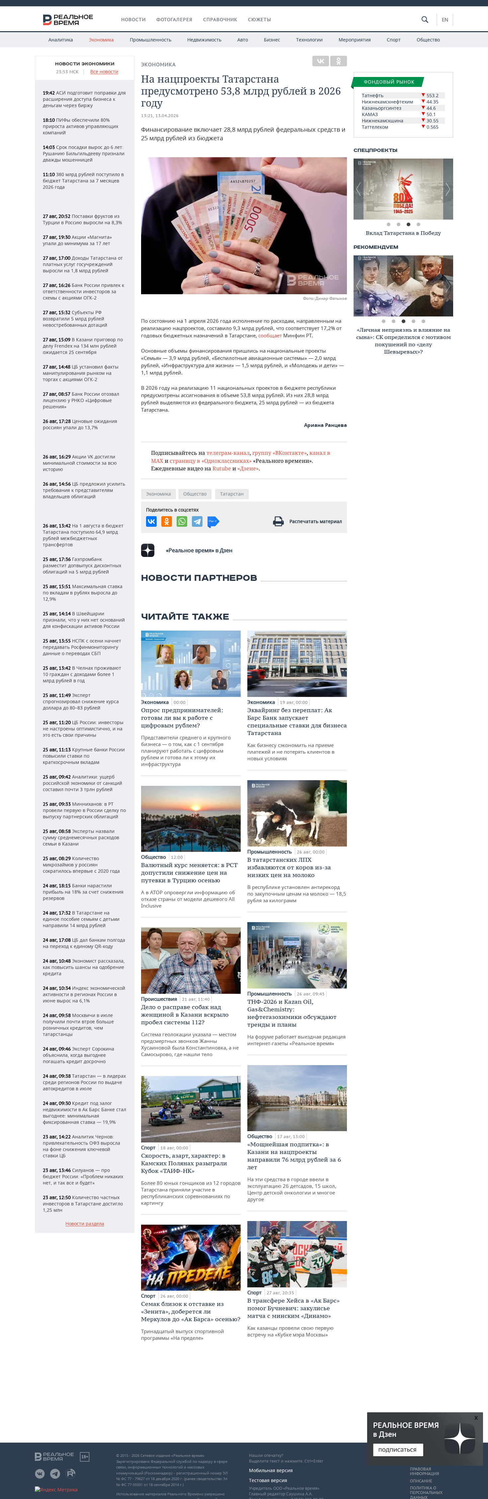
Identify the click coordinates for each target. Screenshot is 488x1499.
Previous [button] (359, 189)
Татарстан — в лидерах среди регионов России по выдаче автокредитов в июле (84, 1082)
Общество (428, 39)
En (445, 19)
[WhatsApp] (182, 521)
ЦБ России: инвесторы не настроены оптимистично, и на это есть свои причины (83, 728)
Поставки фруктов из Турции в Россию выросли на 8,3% (82, 219)
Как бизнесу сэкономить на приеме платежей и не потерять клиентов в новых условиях (297, 734)
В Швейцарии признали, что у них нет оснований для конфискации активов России (84, 619)
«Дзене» (248, 468)
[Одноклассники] (338, 61)
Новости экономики (85, 64)
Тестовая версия (268, 1480)
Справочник (220, 20)
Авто (242, 39)
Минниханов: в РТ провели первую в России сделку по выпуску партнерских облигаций (84, 810)
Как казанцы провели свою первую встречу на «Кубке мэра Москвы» (293, 1317)
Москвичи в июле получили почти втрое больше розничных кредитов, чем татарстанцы (78, 1024)
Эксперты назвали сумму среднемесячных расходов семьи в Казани (81, 837)
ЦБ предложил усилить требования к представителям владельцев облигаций (84, 490)
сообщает (270, 335)
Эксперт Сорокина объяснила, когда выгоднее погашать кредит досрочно (78, 1055)
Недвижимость (204, 39)
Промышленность (150, 39)
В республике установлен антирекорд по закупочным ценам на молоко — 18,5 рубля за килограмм (296, 880)
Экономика (101, 39)
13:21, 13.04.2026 (160, 115)
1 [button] (388, 224)
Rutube (221, 468)
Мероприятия (355, 39)
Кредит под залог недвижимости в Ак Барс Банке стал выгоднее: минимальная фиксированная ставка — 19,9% (84, 1112)
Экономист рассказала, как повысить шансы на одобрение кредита (84, 967)
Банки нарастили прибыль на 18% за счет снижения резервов (83, 891)
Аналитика (60, 39)
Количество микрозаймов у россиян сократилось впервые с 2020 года (81, 864)
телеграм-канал (228, 452)
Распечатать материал (315, 521)
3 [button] (408, 224)
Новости (133, 20)
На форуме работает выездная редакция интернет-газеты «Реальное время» (296, 1022)
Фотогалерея (174, 20)
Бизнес (272, 39)
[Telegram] (197, 521)
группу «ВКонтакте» (279, 452)
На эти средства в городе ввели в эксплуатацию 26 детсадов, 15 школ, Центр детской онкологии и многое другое (294, 1171)
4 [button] (418, 224)
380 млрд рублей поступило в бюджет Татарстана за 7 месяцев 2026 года (83, 180)
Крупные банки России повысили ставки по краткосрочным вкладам (84, 755)
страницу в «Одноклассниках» (211, 460)
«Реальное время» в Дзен (199, 550)
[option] (403, 189)
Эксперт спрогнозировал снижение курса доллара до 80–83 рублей (81, 701)
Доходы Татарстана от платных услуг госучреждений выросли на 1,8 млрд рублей (83, 264)
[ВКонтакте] (320, 61)
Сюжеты (259, 20)
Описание (421, 1481)
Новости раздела (84, 1223)
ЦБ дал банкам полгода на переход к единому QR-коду (84, 943)
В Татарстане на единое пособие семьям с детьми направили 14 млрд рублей (81, 919)
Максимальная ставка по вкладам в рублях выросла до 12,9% (82, 592)
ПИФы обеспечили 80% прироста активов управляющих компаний (80, 126)
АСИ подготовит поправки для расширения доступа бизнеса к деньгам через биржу (84, 99)
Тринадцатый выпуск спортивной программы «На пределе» (190, 1320)
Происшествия (159, 998)
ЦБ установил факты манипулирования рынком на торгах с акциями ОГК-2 (81, 373)
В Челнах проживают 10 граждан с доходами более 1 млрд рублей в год (82, 674)
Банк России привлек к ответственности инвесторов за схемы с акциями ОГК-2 (83, 291)
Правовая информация (424, 1471)
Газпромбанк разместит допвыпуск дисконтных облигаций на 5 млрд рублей (82, 565)
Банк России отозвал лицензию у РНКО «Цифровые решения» (81, 400)
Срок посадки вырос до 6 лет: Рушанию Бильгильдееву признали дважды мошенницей (83, 153)
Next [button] (448, 189)
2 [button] (398, 224)
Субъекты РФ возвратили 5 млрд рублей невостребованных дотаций (75, 318)
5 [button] (423, 321)
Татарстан (232, 494)
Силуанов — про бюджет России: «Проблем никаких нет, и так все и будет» (83, 1176)
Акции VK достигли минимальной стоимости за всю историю (80, 462)
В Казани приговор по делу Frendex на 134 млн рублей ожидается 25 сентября (83, 345)
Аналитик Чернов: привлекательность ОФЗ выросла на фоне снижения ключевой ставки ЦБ (81, 1146)
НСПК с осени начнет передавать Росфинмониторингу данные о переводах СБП (82, 647)
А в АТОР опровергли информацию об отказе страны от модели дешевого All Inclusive (189, 885)
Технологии (309, 39)
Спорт (394, 39)
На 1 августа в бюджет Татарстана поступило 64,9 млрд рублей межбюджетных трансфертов (83, 535)
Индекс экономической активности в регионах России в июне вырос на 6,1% (84, 994)
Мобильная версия (271, 1470)
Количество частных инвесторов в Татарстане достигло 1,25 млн (83, 1203)
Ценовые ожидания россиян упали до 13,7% (80, 424)
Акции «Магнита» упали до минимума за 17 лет (77, 240)
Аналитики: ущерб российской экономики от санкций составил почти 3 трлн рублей (82, 783)
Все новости (104, 71)
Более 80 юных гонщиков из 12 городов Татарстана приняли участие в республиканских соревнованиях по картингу (191, 1179)
